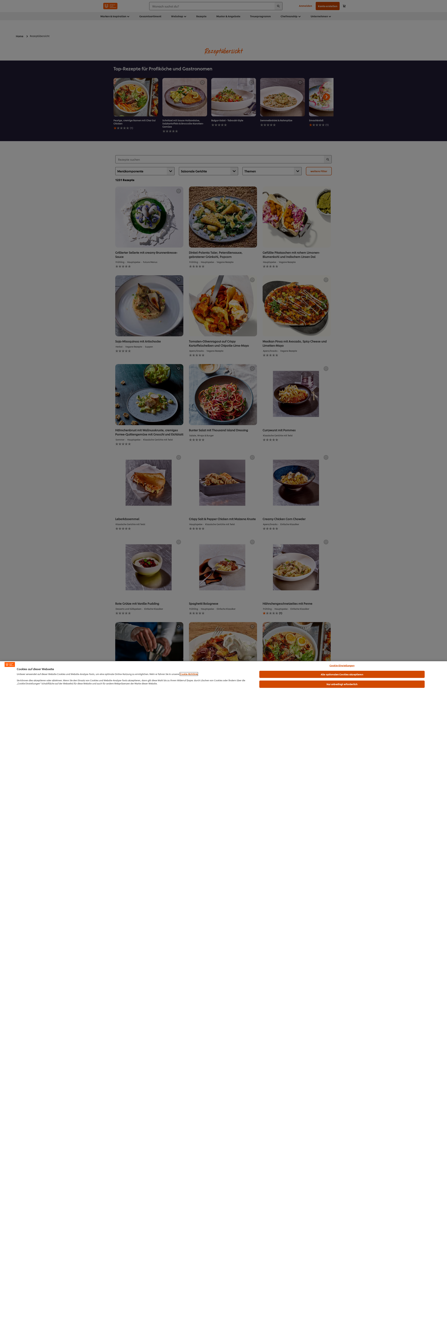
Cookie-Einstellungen (341, 665)
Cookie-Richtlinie (189, 674)
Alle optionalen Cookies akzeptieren (342, 674)
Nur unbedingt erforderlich (342, 684)
